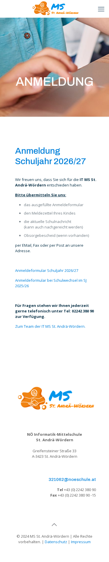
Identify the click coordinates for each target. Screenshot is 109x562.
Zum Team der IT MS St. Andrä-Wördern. (50, 326)
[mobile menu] (101, 9)
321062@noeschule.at (72, 479)
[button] (10, 551)
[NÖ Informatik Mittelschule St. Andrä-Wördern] (54, 8)
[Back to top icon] (55, 525)
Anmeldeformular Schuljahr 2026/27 (46, 270)
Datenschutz (56, 541)
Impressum (81, 541)
